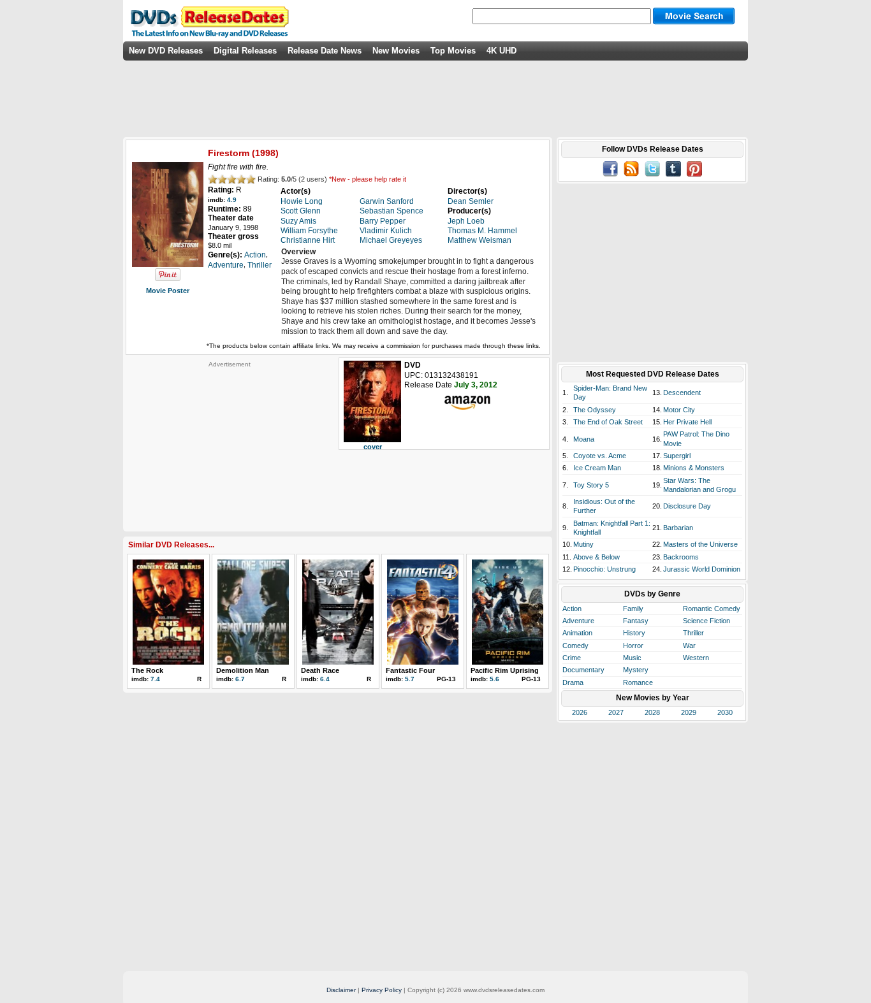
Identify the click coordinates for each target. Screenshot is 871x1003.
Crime (571, 657)
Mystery (635, 670)
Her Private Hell (687, 422)
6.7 (240, 678)
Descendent (682, 392)
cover (372, 447)
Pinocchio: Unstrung (604, 569)
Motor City (679, 410)
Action (572, 608)
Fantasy (635, 620)
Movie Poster (167, 290)
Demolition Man (242, 670)
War (689, 645)
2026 (579, 712)
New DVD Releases (166, 50)
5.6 (494, 678)
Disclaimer (341, 989)
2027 (616, 712)
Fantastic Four (410, 670)
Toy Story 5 (591, 485)
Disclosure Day (687, 506)
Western (696, 657)
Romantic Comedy (711, 608)
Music (632, 657)
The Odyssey (594, 410)
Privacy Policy (382, 989)
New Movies (396, 50)
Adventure (578, 620)
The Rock (147, 670)
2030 (725, 712)
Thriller (693, 633)
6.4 (325, 678)
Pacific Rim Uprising (505, 670)
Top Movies (453, 50)
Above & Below (596, 557)
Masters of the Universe (700, 544)
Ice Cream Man (597, 468)
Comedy (575, 645)
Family (633, 608)
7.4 (155, 678)
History (634, 633)
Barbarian (678, 527)
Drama (572, 682)
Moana (583, 439)
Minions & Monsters (693, 468)
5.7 (409, 678)
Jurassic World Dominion (701, 569)
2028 (652, 712)
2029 (688, 712)
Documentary (583, 670)
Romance (638, 682)
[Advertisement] (229, 448)
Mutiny (583, 544)
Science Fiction (706, 620)
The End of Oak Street (608, 422)
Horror (633, 645)
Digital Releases (245, 50)
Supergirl (677, 455)
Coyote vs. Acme (599, 455)
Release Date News (325, 50)
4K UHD (501, 50)
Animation (577, 633)
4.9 (232, 199)
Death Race (320, 670)
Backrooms (681, 557)
